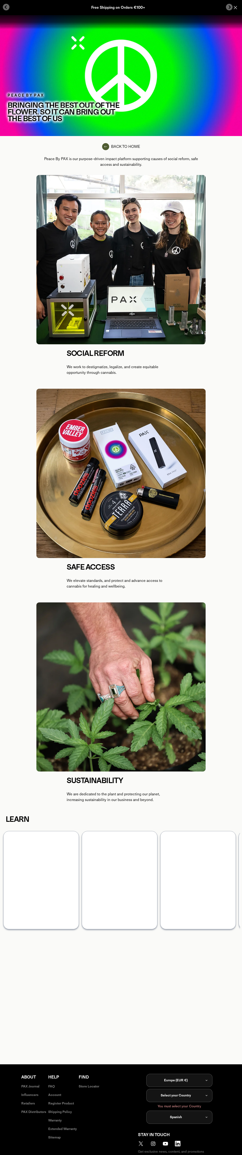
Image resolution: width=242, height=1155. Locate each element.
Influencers (30, 1095)
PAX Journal (30, 1086)
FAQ (51, 1086)
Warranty (55, 1120)
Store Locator (89, 1086)
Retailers (28, 1103)
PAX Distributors (33, 1112)
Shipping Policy (60, 1112)
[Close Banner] (235, 7)
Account (54, 1095)
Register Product (61, 1103)
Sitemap (54, 1137)
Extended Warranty (62, 1129)
